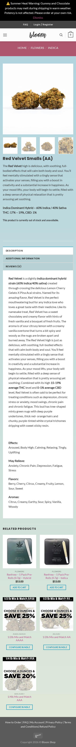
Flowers (37, 47)
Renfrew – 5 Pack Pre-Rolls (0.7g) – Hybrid (19, 576)
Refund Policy (47, 726)
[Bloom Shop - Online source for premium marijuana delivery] (38, 34)
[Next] (67, 99)
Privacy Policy (54, 722)
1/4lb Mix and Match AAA (19, 698)
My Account (37, 722)
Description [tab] (14, 250)
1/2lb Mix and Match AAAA (19, 639)
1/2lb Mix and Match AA (57, 637)
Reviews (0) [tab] (13, 266)
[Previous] (9, 99)
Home (22, 47)
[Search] (61, 35)
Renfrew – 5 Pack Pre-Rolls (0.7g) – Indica (56, 576)
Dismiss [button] (38, 17)
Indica (53, 47)
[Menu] (5, 34)
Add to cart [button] (19, 587)
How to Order (13, 722)
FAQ (25, 24)
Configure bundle (19, 647)
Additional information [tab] (23, 258)
